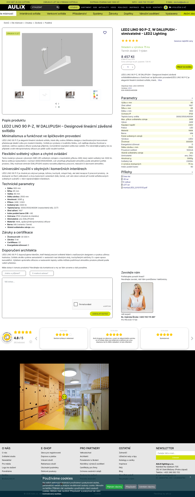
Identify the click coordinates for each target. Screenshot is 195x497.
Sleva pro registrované (51, 452)
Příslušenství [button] (79, 13)
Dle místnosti (17, 23)
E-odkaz (127, 182)
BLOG (148, 7)
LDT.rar (126, 185)
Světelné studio (8, 456)
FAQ (142, 7)
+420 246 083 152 (171, 472)
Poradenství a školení (89, 460)
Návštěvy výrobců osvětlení (92, 464)
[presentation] (56, 103)
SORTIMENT (86, 7)
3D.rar (126, 179)
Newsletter (6, 460)
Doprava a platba (48, 456)
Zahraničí (123, 452)
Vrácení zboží (47, 460)
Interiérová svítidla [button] (30, 13)
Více (160, 80)
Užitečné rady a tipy (128, 456)
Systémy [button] (98, 13)
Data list (126, 176)
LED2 (130, 88)
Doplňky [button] (128, 13)
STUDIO (73, 7)
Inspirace (123, 464)
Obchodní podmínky (50, 467)
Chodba (28, 23)
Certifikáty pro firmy (88, 467)
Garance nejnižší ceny (183, 41)
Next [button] (192, 338)
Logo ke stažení (9, 467)
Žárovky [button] (113, 13)
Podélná (48, 23)
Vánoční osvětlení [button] (149, 13)
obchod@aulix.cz (181, 2)
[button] (55, 107)
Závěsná (38, 23)
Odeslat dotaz (100, 314)
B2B (95, 7)
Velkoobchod (85, 452)
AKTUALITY (104, 7)
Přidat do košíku (184, 67)
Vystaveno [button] (171, 13)
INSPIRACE (134, 7)
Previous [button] (36, 338)
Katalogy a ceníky (127, 460)
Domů (6, 23)
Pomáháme (7, 471)
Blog (121, 471)
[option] (64, 338)
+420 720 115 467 (146, 2)
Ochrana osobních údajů (90, 471)
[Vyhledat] (57, 7)
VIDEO (113, 7)
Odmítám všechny (147, 487)
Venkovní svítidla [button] (56, 13)
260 (19, 342)
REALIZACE (123, 7)
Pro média (6, 464)
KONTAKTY (158, 7)
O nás (4, 452)
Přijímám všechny (114, 487)
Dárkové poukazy (48, 471)
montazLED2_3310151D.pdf (135, 187)
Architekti (84, 456)
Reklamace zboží (48, 464)
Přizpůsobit (131, 487)
